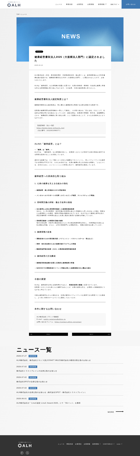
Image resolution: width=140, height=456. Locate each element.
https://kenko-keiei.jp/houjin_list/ (50, 128)
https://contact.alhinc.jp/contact (68, 322)
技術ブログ (114, 4)
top (18, 14)
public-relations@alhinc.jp (55, 319)
